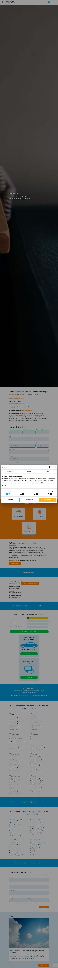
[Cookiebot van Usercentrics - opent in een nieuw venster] (50, 467)
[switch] (22, 494)
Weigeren (10, 499)
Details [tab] (29, 471)
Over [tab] (48, 471)
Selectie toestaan (29, 499)
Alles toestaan (47, 499)
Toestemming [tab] (10, 471)
